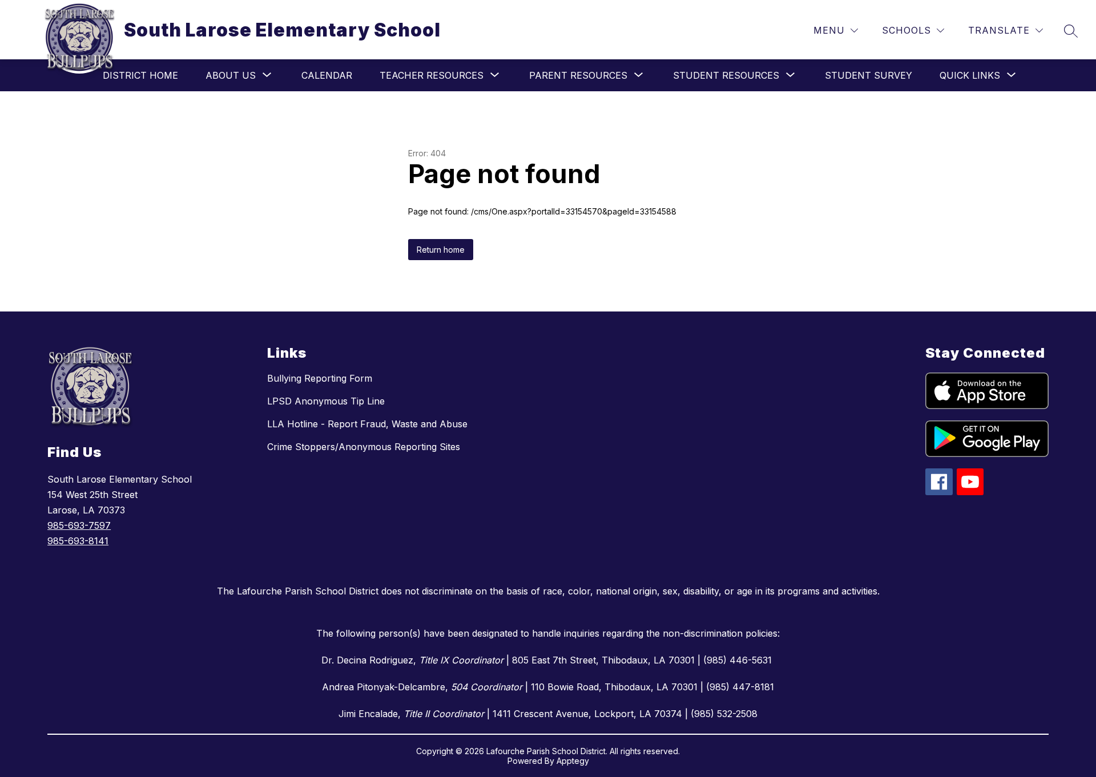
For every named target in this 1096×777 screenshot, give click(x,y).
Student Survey (868, 75)
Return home (441, 249)
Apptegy (573, 761)
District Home (140, 75)
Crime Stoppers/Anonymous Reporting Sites (363, 446)
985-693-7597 (79, 525)
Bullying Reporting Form (319, 378)
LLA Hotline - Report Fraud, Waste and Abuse (367, 424)
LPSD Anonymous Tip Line (326, 401)
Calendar (326, 75)
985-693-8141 (77, 541)
